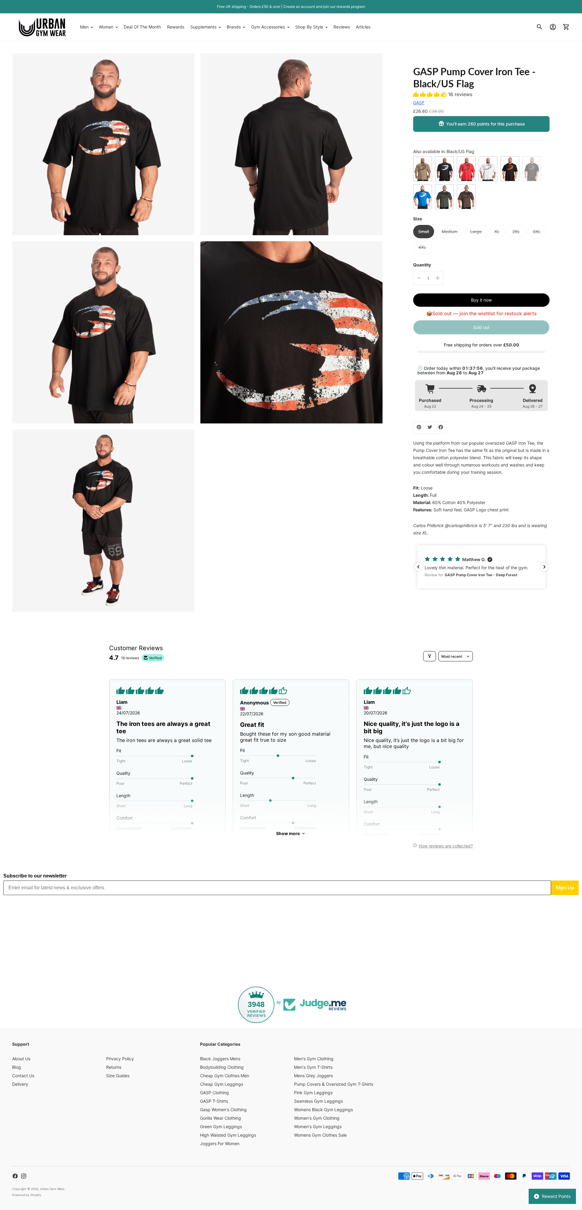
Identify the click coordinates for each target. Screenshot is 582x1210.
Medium (449, 231)
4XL (422, 247)
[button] (430, 94)
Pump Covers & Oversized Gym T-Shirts (333, 1084)
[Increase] (437, 278)
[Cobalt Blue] (422, 196)
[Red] (466, 168)
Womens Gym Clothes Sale (320, 1135)
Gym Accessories (268, 26)
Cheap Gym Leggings (221, 1084)
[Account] (553, 27)
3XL (536, 231)
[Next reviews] (544, 567)
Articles (363, 26)
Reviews (341, 26)
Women (106, 26)
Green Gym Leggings (221, 1126)
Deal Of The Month (142, 26)
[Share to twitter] (429, 427)
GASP (418, 102)
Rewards (175, 26)
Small (423, 231)
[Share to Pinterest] (418, 427)
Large (476, 231)
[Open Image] (103, 144)
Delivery (20, 1084)
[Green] (422, 168)
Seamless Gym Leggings (318, 1101)
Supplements (203, 26)
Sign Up (565, 887)
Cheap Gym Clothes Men (224, 1075)
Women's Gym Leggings (318, 1126)
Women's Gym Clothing (317, 1118)
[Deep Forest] (444, 196)
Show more (288, 833)
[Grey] (488, 168)
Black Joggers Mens (220, 1058)
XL (497, 231)
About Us (21, 1058)
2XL (516, 231)
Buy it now (481, 299)
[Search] (539, 27)
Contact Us (23, 1075)
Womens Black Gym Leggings (323, 1109)
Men (84, 26)
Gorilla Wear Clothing (220, 1118)
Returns (113, 1067)
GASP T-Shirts (214, 1101)
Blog (16, 1067)
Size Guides (117, 1075)
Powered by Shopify (26, 1195)
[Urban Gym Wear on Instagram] (24, 1176)
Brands (234, 26)
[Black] (444, 168)
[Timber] (466, 196)
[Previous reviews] (418, 567)
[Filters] (429, 656)
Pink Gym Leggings (313, 1092)
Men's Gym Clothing (313, 1058)
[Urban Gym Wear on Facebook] (15, 1176)
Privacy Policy (120, 1058)
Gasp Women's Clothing (223, 1109)
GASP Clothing (214, 1092)
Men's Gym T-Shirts (313, 1067)
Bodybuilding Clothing (222, 1067)
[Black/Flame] (509, 168)
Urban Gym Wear (52, 1189)
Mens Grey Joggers (313, 1075)
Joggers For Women (219, 1143)
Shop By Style (309, 26)
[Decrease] (418, 278)
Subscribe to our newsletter (35, 875)
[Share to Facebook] (440, 427)
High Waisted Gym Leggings (228, 1135)
